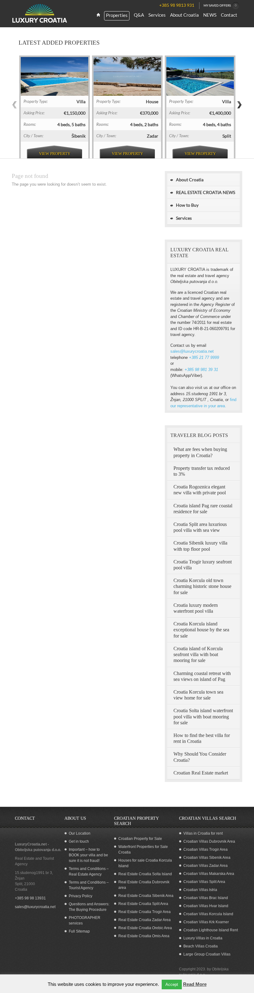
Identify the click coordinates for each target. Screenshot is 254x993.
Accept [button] (171, 984)
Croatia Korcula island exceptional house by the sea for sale (201, 629)
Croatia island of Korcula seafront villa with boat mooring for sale (198, 654)
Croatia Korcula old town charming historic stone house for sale (202, 586)
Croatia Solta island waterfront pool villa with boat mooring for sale (203, 716)
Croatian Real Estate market (200, 772)
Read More (195, 984)
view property (54, 153)
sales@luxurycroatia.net (192, 351)
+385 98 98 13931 (30, 898)
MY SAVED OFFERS (220, 5)
